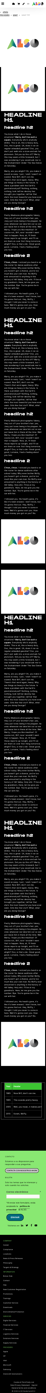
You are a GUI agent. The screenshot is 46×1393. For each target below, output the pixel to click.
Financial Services (10, 1325)
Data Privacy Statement (20, 1385)
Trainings (7, 1298)
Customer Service (10, 1303)
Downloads (7, 1307)
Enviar (15, 1217)
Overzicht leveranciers (12, 1374)
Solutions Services (11, 1338)
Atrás (5, 12)
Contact (6, 1280)
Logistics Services (11, 1334)
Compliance (8, 1249)
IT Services (8, 1329)
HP (4, 1356)
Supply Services (10, 1343)
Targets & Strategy (11, 1267)
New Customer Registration (14, 1289)
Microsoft (7, 1365)
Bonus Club (8, 1276)
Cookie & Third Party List (24, 1382)
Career (6, 1245)
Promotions (8, 1294)
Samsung (7, 1369)
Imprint (34, 1385)
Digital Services (9, 1320)
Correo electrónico (17, 1192)
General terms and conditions (24, 1388)
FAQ (5, 1285)
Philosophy (7, 1263)
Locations (7, 1254)
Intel (5, 1360)
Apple (5, 1352)
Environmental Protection (13, 1312)
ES (28, 4)
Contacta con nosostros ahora (22, 1170)
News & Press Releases (13, 1258)
